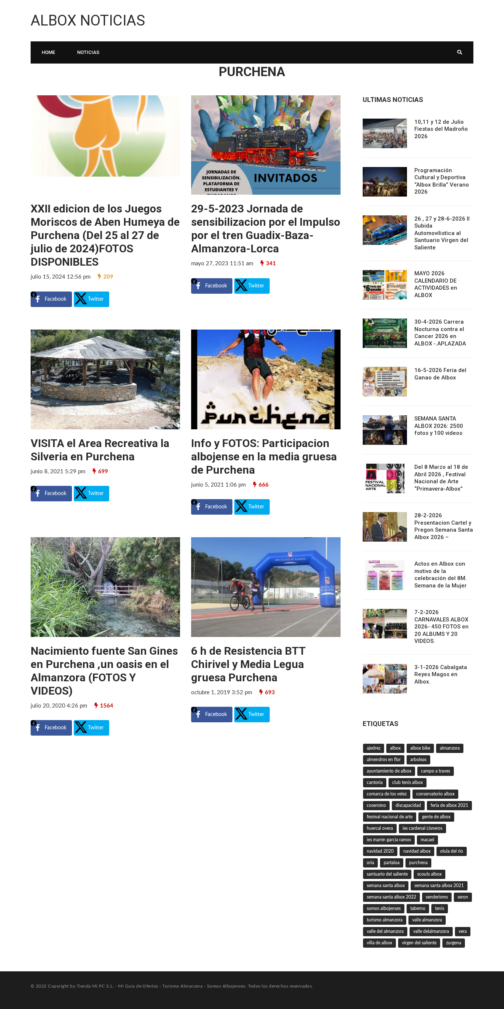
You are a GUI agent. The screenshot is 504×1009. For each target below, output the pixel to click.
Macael (427, 840)
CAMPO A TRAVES (435, 771)
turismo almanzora (385, 920)
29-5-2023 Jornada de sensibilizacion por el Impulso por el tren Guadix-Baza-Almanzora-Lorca (265, 228)
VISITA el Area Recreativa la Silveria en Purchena (100, 450)
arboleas (418, 759)
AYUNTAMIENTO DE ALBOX (389, 771)
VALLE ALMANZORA (427, 920)
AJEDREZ (373, 748)
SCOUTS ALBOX (429, 874)
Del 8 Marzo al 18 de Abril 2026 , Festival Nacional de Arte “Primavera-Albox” (441, 478)
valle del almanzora (385, 931)
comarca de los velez (387, 794)
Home (48, 52)
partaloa (392, 862)
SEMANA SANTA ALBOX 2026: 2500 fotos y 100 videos (438, 425)
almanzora (450, 748)
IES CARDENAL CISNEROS (422, 828)
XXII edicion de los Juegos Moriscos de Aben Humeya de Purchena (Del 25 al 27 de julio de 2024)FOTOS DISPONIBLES (105, 235)
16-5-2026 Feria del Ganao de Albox (440, 374)
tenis (439, 908)
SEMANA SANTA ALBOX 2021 (439, 885)
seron (463, 897)
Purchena (418, 862)
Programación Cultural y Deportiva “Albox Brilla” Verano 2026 (441, 181)
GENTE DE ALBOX (436, 817)
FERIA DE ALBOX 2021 (449, 805)
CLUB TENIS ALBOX (407, 782)
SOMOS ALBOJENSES (384, 908)
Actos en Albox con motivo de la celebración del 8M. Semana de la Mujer (440, 574)
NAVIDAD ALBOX (417, 851)
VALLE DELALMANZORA (431, 931)
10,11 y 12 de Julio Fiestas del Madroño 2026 (441, 129)
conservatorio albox (435, 794)
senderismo (437, 897)
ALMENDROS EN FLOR (384, 759)
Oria (370, 862)
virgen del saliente (419, 943)
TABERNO (417, 908)
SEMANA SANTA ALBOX (386, 885)
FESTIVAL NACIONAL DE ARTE (389, 817)
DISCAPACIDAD (408, 805)
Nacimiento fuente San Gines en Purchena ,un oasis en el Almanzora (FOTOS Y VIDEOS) (104, 670)
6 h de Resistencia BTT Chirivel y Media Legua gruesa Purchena (248, 664)
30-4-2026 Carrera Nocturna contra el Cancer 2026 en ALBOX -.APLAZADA (440, 332)
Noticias (88, 52)
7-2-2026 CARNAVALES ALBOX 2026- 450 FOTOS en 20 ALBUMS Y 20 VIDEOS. (441, 626)
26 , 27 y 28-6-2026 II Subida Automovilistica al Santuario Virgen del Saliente (442, 233)
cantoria (375, 782)
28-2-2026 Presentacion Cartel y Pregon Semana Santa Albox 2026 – (443, 526)
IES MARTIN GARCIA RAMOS (389, 840)
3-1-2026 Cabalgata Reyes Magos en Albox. (440, 674)
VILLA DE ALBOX (379, 943)
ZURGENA (453, 943)
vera (463, 931)
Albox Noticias (88, 20)
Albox (395, 748)
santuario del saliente (387, 874)
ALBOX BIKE (420, 748)
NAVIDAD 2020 (380, 851)
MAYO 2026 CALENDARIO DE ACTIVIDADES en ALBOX (435, 284)
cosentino (376, 805)
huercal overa (380, 828)
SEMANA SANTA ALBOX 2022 (391, 897)
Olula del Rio (451, 851)
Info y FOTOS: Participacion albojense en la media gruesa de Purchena (264, 456)
